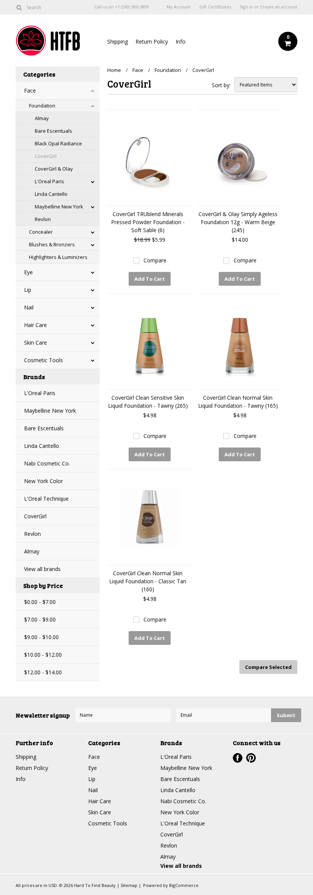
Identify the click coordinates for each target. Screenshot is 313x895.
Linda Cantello (51, 193)
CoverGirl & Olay (54, 168)
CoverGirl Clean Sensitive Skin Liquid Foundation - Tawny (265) (148, 401)
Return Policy (152, 41)
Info (181, 41)
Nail (29, 307)
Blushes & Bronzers (52, 244)
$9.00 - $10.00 (41, 637)
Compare (155, 260)
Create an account (278, 7)
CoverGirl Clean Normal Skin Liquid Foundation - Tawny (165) (238, 401)
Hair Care (35, 325)
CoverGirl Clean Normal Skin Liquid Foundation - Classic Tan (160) (147, 581)
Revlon (43, 219)
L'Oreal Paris (49, 181)
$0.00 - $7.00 (40, 601)
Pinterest (251, 758)
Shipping (117, 41)
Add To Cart (149, 278)
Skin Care (35, 342)
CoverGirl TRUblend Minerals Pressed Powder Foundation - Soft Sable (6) (148, 222)
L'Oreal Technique (46, 498)
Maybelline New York (59, 206)
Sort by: (221, 85)
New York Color (43, 481)
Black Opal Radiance (58, 143)
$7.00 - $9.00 (40, 619)
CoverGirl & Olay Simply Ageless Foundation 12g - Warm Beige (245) (238, 222)
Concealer (41, 231)
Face (30, 90)
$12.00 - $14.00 (43, 672)
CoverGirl (45, 156)
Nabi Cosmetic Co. (47, 463)
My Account (178, 7)
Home (114, 70)
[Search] (19, 7)
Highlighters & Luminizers (58, 257)
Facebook (237, 758)
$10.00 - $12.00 (43, 654)
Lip (27, 289)
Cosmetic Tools (43, 360)
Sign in (246, 7)
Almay (42, 118)
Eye (28, 272)
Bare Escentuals (53, 130)
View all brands (42, 569)
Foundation (42, 105)
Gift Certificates (215, 7)
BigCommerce (183, 885)
